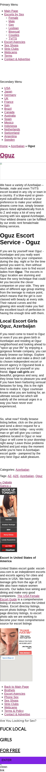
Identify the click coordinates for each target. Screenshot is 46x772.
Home (4, 146)
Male (12, 21)
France (8, 101)
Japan (8, 91)
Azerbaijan (17, 146)
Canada (9, 112)
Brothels (9, 690)
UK (6, 98)
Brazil (8, 108)
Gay (11, 24)
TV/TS (13, 38)
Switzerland (11, 132)
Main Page (11, 11)
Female (13, 17)
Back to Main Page (16, 686)
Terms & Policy (14, 711)
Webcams (10, 52)
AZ (9, 476)
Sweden (9, 139)
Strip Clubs (11, 48)
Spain (8, 119)
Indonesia (10, 126)
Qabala (6, 482)
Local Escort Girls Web (15, 65)
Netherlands (12, 129)
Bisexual (14, 31)
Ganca (5, 485)
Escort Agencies (14, 42)
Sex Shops (11, 45)
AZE (16, 476)
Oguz (7, 155)
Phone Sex (11, 697)
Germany (10, 95)
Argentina (10, 136)
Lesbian (14, 28)
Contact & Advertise (17, 59)
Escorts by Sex (14, 14)
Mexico (8, 122)
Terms (8, 55)
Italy (7, 105)
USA (7, 88)
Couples (14, 35)
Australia (10, 115)
